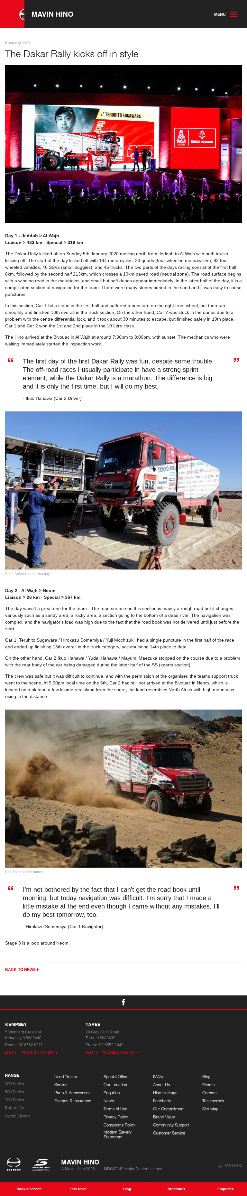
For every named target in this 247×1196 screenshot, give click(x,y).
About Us (161, 1084)
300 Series (14, 1083)
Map (9, 1053)
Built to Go (14, 1108)
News (109, 1100)
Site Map (210, 1109)
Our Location (115, 1084)
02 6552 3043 (111, 1045)
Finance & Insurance (72, 1100)
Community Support (171, 1125)
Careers (209, 1092)
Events (208, 1084)
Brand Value (164, 1117)
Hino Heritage (165, 1092)
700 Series (14, 1099)
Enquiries (112, 1092)
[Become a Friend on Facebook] (123, 1002)
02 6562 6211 (31, 1045)
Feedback (162, 1100)
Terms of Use (115, 1109)
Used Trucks (65, 1076)
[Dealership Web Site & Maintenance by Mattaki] (229, 1165)
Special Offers (116, 1076)
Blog (206, 1076)
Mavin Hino (52, 14)
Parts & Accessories (72, 1092)
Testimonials (213, 1100)
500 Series (14, 1091)
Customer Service (169, 1133)
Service (61, 1084)
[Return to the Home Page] (15, 1165)
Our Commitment (169, 1109)
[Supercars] (41, 1165)
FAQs (158, 1076)
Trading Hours (38, 1053)
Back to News (20, 969)
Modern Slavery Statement (118, 1135)
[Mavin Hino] (12, 14)
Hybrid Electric (18, 1116)
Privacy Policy (116, 1117)
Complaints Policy (119, 1125)
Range (12, 1075)
